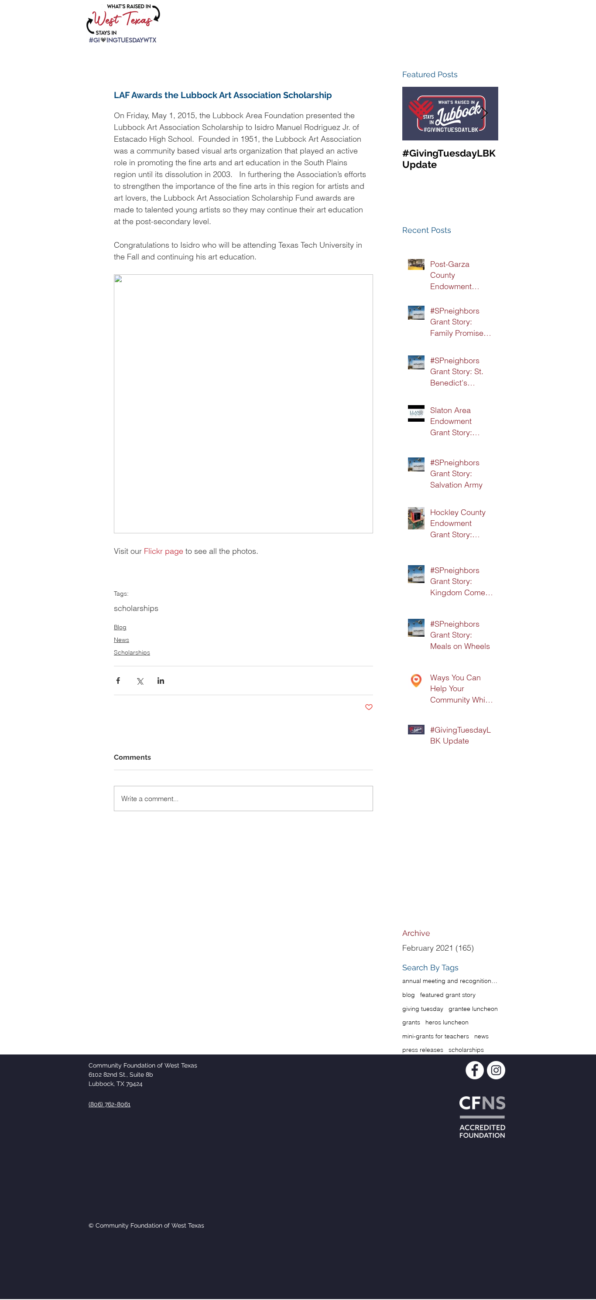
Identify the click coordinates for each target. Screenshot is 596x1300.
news (481, 1036)
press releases (422, 1050)
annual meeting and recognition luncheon (450, 981)
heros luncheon (447, 1022)
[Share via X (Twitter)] (139, 680)
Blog (120, 627)
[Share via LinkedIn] (161, 680)
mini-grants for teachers (435, 1036)
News (121, 640)
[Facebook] (475, 1070)
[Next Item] (484, 113)
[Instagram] (496, 1070)
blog (408, 995)
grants (411, 1022)
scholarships (136, 608)
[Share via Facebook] (118, 680)
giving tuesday (422, 1009)
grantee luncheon (473, 1009)
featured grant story (448, 995)
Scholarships (132, 652)
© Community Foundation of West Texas (146, 1225)
